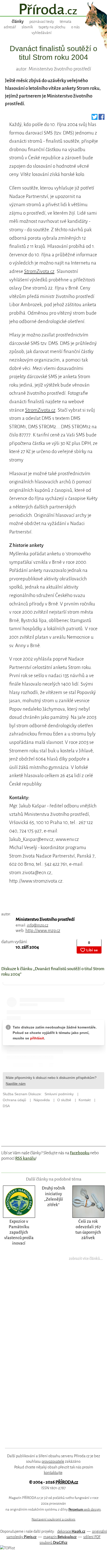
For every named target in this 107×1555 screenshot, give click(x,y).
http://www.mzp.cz (42, 930)
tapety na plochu (52, 27)
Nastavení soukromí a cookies (53, 1519)
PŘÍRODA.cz (66, 1482)
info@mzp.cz (37, 925)
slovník (27, 27)
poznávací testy (41, 22)
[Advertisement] (49, 1357)
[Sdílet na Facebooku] (102, 118)
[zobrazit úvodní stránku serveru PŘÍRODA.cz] (53, 9)
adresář (10, 27)
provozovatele (53, 1461)
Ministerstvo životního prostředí (45, 919)
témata (65, 22)
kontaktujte (53, 1473)
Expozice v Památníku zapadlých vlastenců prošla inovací (19, 1232)
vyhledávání (42, 33)
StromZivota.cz (39, 271)
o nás (75, 27)
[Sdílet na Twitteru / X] (95, 118)
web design (84, 1509)
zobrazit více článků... (86, 1258)
